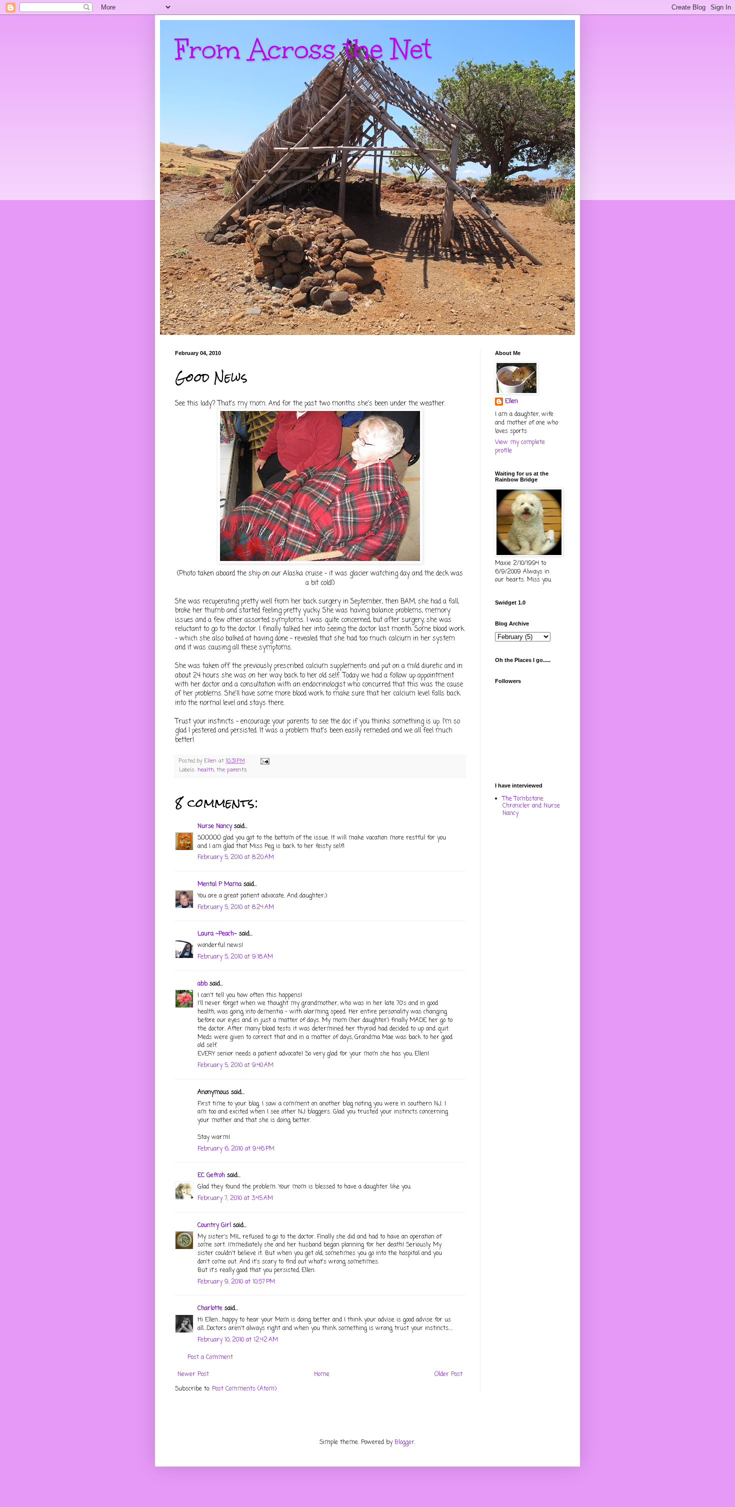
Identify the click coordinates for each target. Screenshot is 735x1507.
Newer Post (193, 1374)
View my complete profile (520, 447)
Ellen (511, 402)
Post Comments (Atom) (244, 1389)
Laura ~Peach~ (217, 934)
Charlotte (210, 1308)
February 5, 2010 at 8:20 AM (236, 857)
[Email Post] (265, 761)
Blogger (404, 1442)
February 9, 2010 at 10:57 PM (236, 1282)
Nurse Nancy (215, 826)
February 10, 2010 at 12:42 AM (238, 1340)
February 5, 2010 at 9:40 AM (236, 1065)
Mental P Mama (220, 884)
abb (203, 984)
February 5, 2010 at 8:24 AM (236, 907)
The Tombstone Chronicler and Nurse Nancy (531, 806)
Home (322, 1374)
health (206, 770)
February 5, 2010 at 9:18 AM (235, 957)
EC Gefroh (211, 1175)
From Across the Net (303, 49)
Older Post (448, 1374)
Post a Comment (210, 1357)
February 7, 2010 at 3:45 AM (235, 1198)
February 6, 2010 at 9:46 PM (236, 1149)
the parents (231, 770)
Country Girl (214, 1225)
